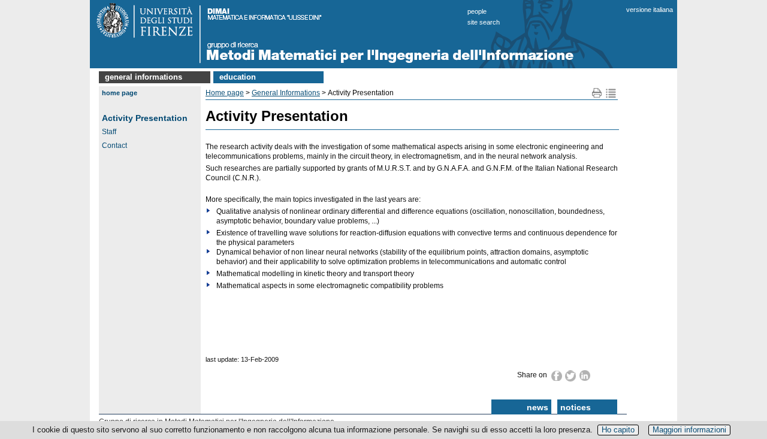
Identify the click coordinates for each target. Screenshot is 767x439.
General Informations (143, 76)
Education (237, 76)
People (477, 11)
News (537, 407)
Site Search (483, 22)
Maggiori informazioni (689, 429)
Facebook (557, 375)
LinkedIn (585, 375)
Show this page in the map (611, 93)
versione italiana (649, 9)
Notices (575, 407)
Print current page (597, 93)
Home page (119, 92)
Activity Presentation (145, 118)
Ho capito (618, 429)
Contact (114, 145)
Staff (109, 132)
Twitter (571, 376)
